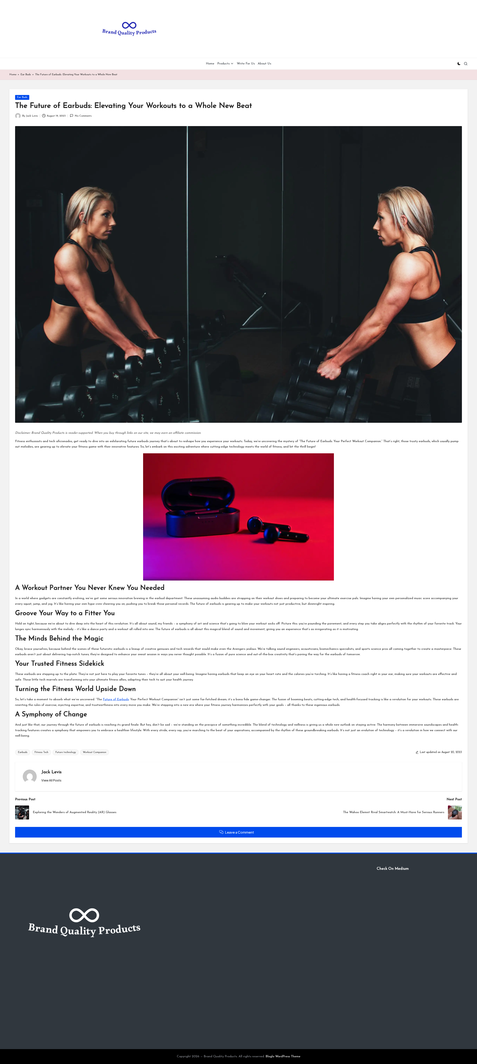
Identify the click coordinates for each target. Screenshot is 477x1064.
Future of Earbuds (116, 699)
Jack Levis (51, 772)
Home (12, 74)
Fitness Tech (41, 752)
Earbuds (22, 752)
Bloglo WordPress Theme (283, 1056)
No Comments (83, 116)
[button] (51, 780)
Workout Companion (94, 752)
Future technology (65, 752)
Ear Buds (25, 74)
